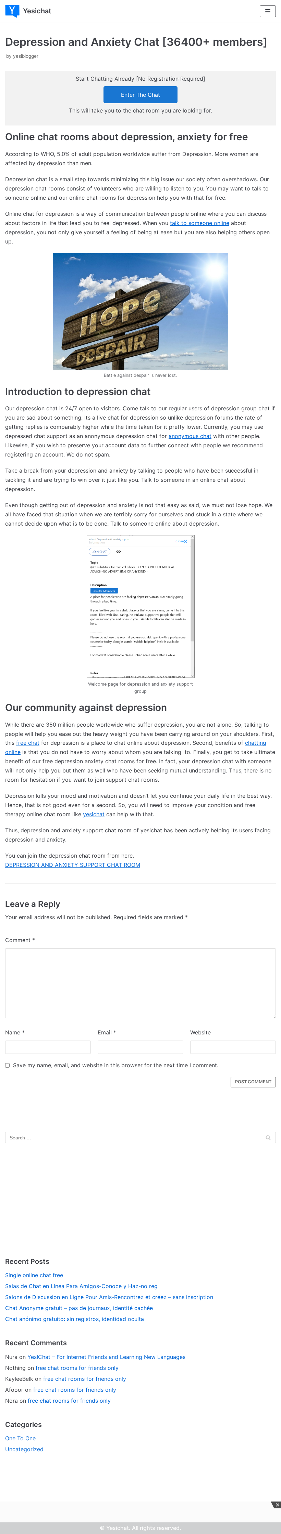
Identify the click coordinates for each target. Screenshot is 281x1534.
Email (107, 1032)
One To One (20, 1438)
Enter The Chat (140, 94)
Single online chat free (34, 1275)
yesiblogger (25, 56)
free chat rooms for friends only (77, 1367)
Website (200, 1032)
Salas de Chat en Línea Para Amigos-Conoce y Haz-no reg (81, 1286)
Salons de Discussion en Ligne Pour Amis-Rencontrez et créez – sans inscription (109, 1297)
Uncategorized (24, 1449)
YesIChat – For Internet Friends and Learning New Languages (106, 1356)
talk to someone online (199, 223)
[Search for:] (140, 1137)
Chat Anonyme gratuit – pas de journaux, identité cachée (79, 1308)
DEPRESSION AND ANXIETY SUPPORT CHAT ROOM (72, 864)
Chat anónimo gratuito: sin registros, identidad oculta (74, 1318)
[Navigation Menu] (268, 11)
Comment (20, 940)
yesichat (94, 814)
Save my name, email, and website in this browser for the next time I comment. (115, 1065)
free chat (27, 742)
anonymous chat (190, 436)
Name (15, 1032)
